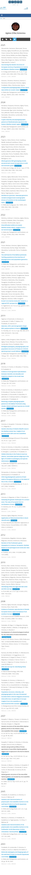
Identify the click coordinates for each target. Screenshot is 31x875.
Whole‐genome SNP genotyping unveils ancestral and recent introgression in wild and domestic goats (14, 163)
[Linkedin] (21, 2)
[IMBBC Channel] (10, 2)
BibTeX (14, 76)
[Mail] (18, 2)
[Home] (1, 18)
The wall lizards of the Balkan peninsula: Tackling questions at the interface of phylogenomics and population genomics (14, 257)
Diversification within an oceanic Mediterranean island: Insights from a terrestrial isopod (13, 227)
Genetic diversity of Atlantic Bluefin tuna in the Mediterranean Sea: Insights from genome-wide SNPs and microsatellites (15, 431)
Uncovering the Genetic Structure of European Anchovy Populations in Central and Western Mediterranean (14, 67)
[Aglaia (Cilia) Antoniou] (15, 26)
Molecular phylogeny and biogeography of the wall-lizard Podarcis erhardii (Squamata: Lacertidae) (15, 854)
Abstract (3, 76)
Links (9, 76)
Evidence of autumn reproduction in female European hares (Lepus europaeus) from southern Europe (15, 611)
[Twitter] (15, 2)
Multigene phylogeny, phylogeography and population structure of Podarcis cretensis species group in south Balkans (15, 349)
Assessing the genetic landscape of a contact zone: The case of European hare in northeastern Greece (15, 502)
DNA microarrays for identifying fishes (13, 667)
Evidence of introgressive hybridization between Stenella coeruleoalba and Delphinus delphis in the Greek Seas (13, 374)
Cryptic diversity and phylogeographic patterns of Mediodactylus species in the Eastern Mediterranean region (14, 122)
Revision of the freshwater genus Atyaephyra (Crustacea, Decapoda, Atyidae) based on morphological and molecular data (15, 545)
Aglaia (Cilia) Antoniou (15, 33)
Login (14, 4)
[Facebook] (12, 2)
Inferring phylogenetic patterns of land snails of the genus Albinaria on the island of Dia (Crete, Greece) (15, 479)
